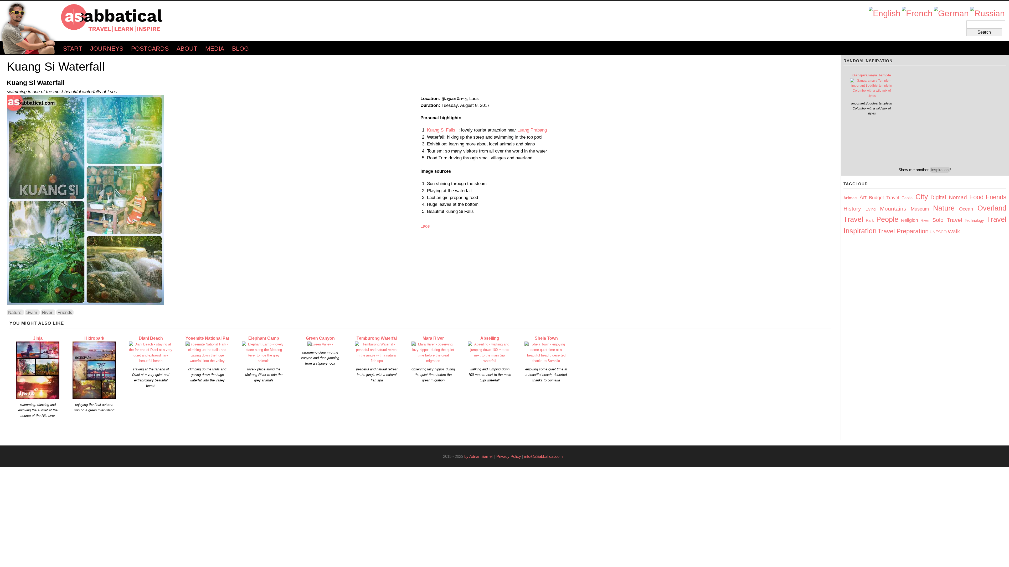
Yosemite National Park (209, 338)
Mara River (433, 338)
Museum (920, 209)
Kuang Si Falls (443, 130)
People (887, 219)
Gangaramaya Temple (871, 75)
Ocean (966, 209)
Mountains (893, 209)
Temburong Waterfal (377, 338)
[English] (884, 13)
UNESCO (938, 232)
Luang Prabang (532, 130)
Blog (240, 48)
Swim (31, 312)
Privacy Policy (508, 456)
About (187, 48)
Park (870, 220)
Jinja (38, 338)
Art (863, 197)
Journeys (106, 48)
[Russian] (987, 13)
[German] (951, 13)
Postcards (150, 48)
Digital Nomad (948, 197)
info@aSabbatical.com (545, 456)
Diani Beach (151, 338)
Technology (974, 220)
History (852, 209)
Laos (425, 226)
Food (976, 197)
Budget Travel (884, 197)
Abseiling (489, 338)
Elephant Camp (263, 338)
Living (871, 209)
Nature (14, 312)
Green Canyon (320, 338)
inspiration (940, 169)
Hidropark (94, 338)
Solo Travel (947, 220)
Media (214, 48)
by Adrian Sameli (478, 456)
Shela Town (546, 338)
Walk (954, 231)
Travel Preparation (903, 231)
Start (72, 48)
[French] (917, 13)
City (921, 197)
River (47, 312)
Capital (907, 198)
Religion (909, 220)
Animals (850, 198)
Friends (65, 312)
